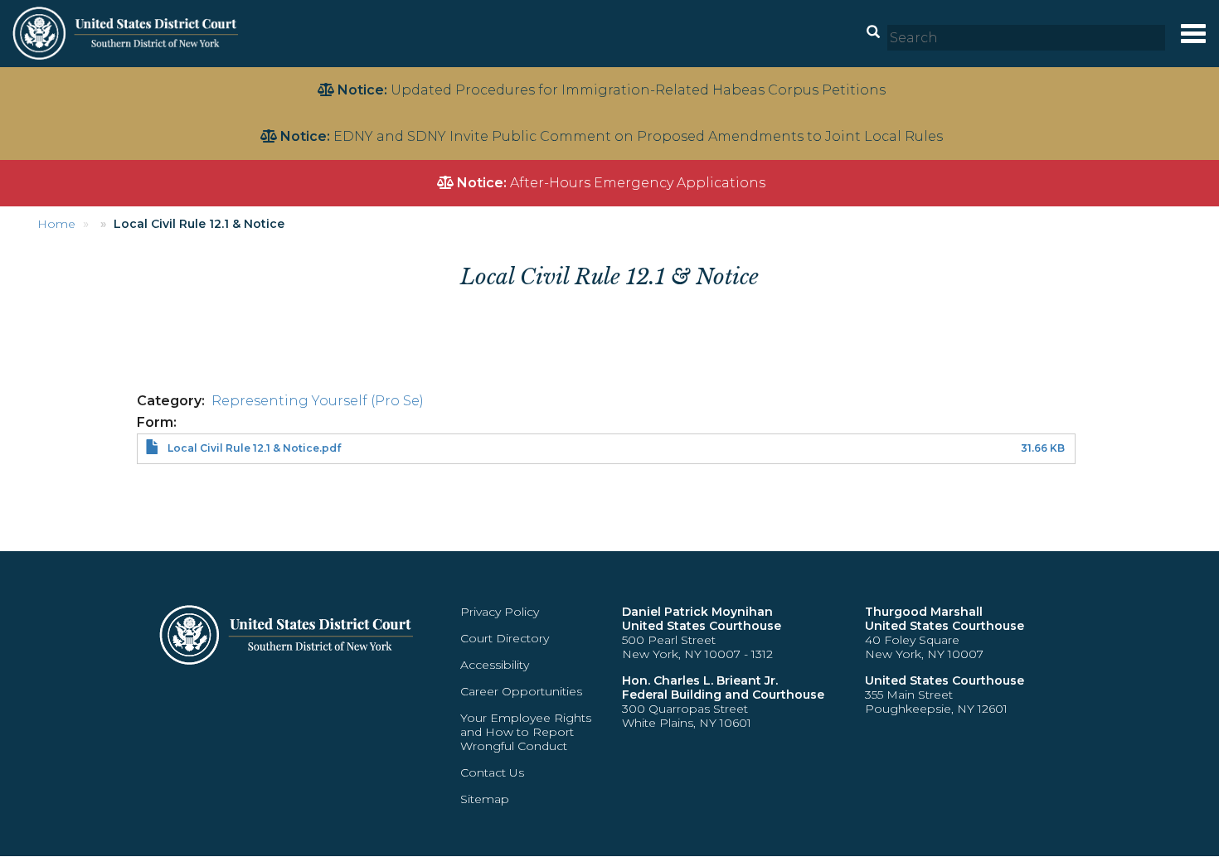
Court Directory (504, 638)
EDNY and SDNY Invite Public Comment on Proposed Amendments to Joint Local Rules (638, 136)
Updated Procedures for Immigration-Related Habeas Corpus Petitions (638, 90)
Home (56, 223)
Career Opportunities (521, 691)
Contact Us (492, 772)
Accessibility (494, 664)
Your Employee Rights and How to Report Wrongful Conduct (525, 731)
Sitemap (484, 799)
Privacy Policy (499, 611)
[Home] (127, 33)
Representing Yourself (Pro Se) (317, 401)
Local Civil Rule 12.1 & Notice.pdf (254, 448)
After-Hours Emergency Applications (637, 183)
